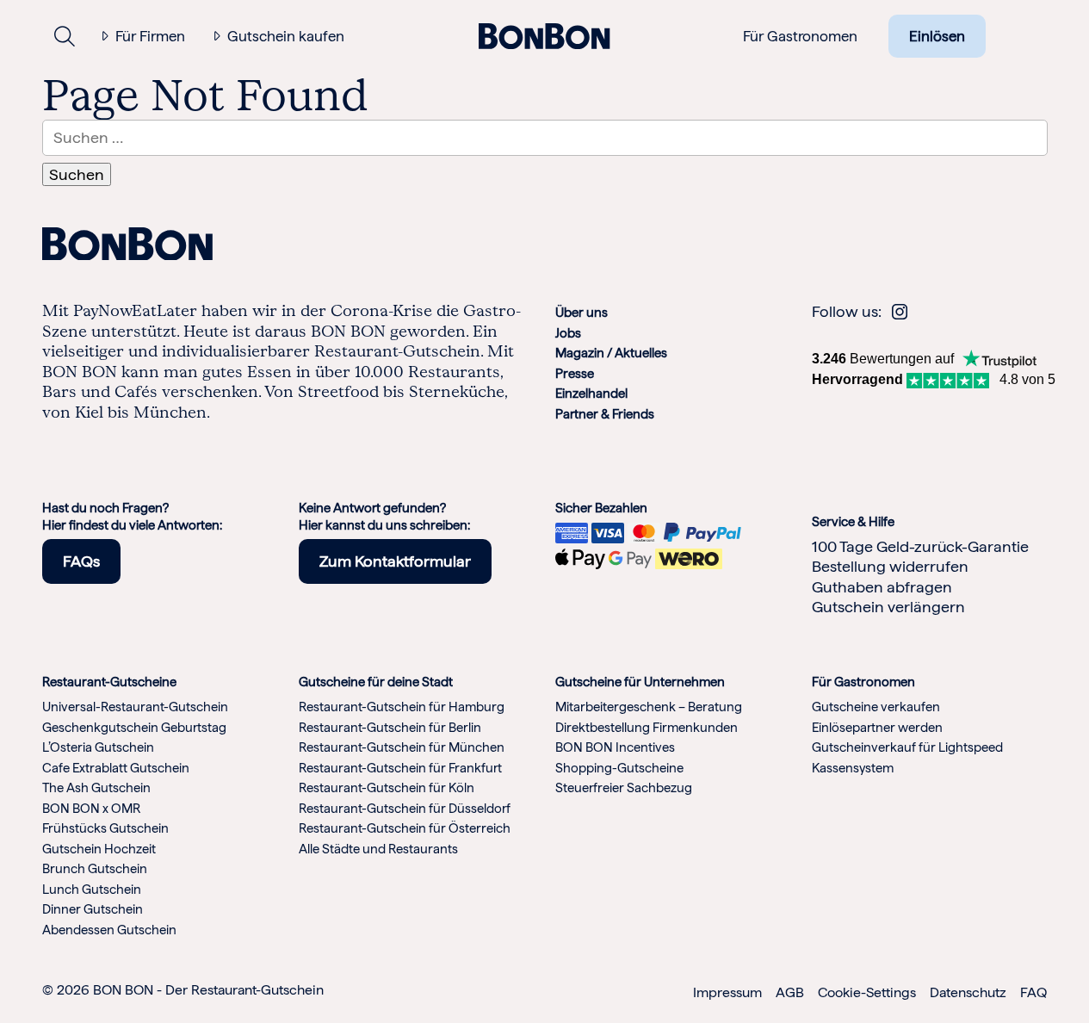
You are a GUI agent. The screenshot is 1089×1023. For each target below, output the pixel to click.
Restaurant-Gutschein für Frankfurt (400, 768)
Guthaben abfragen (882, 587)
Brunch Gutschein (94, 869)
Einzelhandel (591, 393)
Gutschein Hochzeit (99, 849)
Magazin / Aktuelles (611, 353)
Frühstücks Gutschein (105, 828)
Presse (574, 373)
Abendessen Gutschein (109, 930)
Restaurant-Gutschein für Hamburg (401, 707)
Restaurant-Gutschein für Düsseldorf (404, 808)
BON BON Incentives (615, 747)
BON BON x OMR (91, 808)
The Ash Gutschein (96, 788)
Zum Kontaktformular (395, 561)
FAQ (1033, 992)
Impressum (727, 992)
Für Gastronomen (800, 36)
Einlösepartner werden (877, 727)
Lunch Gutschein (91, 889)
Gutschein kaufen (285, 36)
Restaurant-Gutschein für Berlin (390, 727)
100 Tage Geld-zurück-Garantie (920, 546)
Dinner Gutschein (92, 909)
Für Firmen (150, 36)
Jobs (568, 333)
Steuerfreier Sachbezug (623, 788)
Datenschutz (968, 992)
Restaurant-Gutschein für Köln (386, 788)
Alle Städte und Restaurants (378, 849)
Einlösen (937, 36)
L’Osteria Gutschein (98, 747)
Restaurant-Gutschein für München (401, 747)
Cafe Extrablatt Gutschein (115, 768)
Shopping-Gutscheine (619, 768)
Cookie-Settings (867, 992)
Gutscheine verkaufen (876, 707)
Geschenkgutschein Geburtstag (134, 727)
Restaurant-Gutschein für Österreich (404, 828)
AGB (790, 992)
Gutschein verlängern (888, 607)
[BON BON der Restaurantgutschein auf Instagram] (899, 311)
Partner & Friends (604, 414)
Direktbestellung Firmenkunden (646, 727)
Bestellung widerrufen (890, 566)
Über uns (581, 312)
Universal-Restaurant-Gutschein (135, 707)
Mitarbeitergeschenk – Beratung (648, 707)
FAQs (81, 561)
